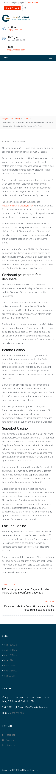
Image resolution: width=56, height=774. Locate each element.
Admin (23, 141)
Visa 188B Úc (10, 650)
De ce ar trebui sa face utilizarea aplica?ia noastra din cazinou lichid (29, 608)
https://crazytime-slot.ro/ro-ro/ (17, 205)
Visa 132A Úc (10, 660)
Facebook (10, 734)
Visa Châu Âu (10, 670)
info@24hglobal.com (16, 50)
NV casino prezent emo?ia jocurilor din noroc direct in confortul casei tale (25, 591)
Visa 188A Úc (10, 644)
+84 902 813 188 (15, 30)
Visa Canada (10, 665)
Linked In (10, 745)
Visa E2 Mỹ (9, 675)
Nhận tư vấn (12, 8)
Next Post (49, 601)
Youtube (9, 740)
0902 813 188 (33, 2)
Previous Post (8, 584)
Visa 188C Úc (10, 655)
